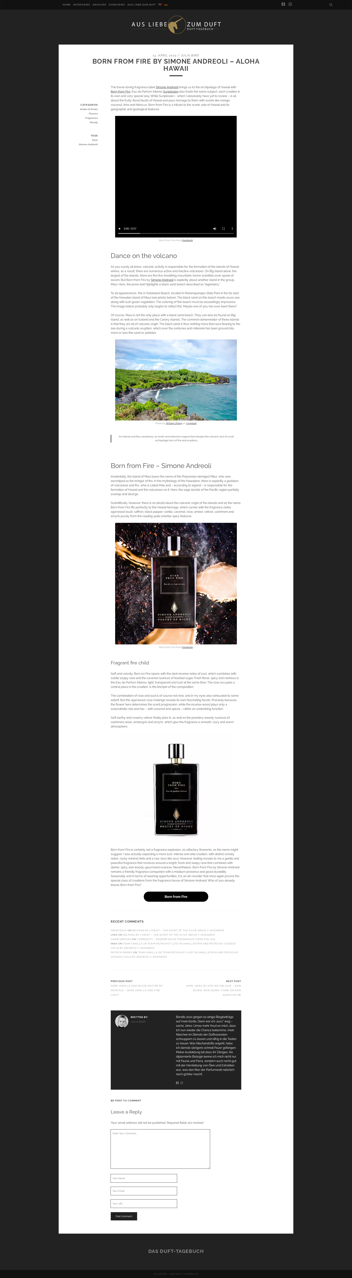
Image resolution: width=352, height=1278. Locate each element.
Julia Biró (190, 55)
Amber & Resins (89, 109)
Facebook (187, 240)
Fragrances (91, 118)
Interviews (81, 4)
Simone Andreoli (167, 87)
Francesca (119, 930)
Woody (94, 122)
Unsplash (191, 423)
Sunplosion (170, 91)
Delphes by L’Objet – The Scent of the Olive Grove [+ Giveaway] (178, 930)
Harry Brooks (121, 939)
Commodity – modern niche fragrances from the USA (176, 939)
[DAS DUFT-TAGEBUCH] (176, 33)
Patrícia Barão (121, 952)
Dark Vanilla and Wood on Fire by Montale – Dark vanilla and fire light (137, 990)
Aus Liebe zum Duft (141, 4)
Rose (95, 140)
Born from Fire (120, 91)
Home (67, 4)
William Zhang (174, 423)
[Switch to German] (166, 4)
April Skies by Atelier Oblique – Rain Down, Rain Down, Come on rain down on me (213, 990)
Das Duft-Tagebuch (176, 1251)
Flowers (93, 113)
